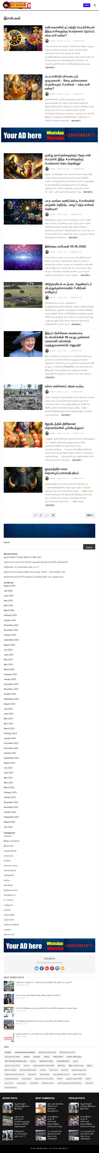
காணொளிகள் (10, 870)
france (46, 1057)
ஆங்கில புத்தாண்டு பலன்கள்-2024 (43, 1065)
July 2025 (8, 650)
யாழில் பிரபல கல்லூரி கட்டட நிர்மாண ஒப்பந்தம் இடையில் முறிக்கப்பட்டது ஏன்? (44, 982)
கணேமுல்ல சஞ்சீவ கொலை (28, 1070)
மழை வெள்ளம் (21, 1083)
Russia (32, 1061)
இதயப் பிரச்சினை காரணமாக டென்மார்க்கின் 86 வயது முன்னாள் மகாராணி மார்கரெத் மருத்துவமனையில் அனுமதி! (67, 339)
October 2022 (10, 812)
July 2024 (8, 709)
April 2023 (8, 782)
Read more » (50, 67)
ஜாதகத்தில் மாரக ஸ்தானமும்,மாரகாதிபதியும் (62, 471)
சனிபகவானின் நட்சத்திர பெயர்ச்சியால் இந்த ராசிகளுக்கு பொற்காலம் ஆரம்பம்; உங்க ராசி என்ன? (70, 31)
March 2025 (9, 669)
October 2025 (10, 635)
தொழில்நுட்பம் (10, 895)
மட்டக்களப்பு (9, 900)
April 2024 (8, 723)
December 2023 (11, 743)
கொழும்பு (43, 1070)
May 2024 (8, 718)
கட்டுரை (7, 860)
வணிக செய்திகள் (11, 924)
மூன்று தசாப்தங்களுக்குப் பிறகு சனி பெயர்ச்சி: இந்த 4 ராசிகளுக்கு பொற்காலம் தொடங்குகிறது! (68, 159)
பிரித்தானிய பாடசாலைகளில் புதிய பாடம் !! (21, 567)
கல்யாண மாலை (10, 865)
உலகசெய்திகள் (10, 851)
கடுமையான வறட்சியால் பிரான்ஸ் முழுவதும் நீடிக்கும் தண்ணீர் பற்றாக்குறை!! (36, 562)
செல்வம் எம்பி (54, 1070)
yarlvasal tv (63, 1148)
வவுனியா (7, 929)
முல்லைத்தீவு (9, 914)
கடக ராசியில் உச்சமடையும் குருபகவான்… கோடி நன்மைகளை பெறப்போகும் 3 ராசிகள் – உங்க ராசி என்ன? (67, 82)
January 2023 (10, 797)
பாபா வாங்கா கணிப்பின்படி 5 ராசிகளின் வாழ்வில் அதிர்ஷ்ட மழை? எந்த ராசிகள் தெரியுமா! (70, 205)
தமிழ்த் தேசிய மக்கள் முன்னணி (14, 1074)
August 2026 (9, 586)
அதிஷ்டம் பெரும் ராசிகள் (12, 1065)
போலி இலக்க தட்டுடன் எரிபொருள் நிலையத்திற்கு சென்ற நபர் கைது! (54, 1121)
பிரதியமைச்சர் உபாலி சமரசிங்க (44, 1079)
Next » (90, 515)
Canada (26, 1057)
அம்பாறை (26, 1065)
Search (7, 542)
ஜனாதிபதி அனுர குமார (79, 1070)
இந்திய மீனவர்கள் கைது (76, 1065)
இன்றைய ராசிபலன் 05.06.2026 (65, 246)
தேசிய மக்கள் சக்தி (79, 1074)
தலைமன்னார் (32, 1074)
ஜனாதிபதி (65, 1070)
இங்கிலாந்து (61, 1065)
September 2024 (11, 699)
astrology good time (47, 1052)
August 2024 (9, 704)
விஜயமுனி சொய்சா (11, 1087)
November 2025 (11, 630)
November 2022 (11, 807)
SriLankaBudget (63, 1061)
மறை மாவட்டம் (9, 1083)
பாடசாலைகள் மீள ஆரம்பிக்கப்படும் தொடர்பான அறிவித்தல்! (54, 1135)
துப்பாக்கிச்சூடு (44, 1074)
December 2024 (11, 684)
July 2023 (8, 768)
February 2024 (10, 733)
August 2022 (9, 822)
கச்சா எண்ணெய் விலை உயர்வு (64, 386)
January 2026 (10, 620)
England (36, 1057)
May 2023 (8, 778)
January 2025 (10, 679)
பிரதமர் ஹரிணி (26, 1079)
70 (53, 515)
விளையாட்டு (9, 934)
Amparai (8, 1052)
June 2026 (8, 595)
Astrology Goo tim (67, 1052)
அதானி (75, 1061)
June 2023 (8, 773)
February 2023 (10, 792)
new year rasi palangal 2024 (15, 1061)
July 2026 (8, 591)
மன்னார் (7, 910)
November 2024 (11, 689)
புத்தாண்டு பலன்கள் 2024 (74, 1079)
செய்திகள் (8, 885)
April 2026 (8, 605)
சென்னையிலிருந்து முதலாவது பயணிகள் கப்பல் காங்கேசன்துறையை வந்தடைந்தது (46, 1008)
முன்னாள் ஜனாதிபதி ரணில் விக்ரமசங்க (69, 1083)
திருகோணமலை (11, 890)
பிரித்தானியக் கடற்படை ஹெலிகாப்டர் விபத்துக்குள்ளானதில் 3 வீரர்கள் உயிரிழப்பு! (68, 288)
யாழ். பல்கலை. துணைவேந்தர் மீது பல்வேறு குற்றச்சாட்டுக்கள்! (38, 995)
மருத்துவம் (8, 905)
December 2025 (11, 625)
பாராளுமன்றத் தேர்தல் (11, 1079)
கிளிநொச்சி (9, 875)
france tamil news (74, 1057)
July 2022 (8, 827)
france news (58, 1057)
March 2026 (9, 610)
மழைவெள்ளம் (34, 1083)
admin (52, 41)
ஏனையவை (9, 855)
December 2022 (11, 802)
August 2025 (9, 645)
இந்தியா (89, 1065)
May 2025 (8, 659)
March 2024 (9, 728)
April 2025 (8, 664)
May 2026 (8, 600)
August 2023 (9, 763)
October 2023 (10, 753)
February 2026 (10, 615)
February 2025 (10, 674)
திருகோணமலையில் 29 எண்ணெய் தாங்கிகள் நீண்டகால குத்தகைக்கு (34, 577)
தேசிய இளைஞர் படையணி (61, 1074)
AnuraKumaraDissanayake (25, 1052)
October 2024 (10, 694)
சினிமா (7, 880)
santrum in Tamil (46, 1061)
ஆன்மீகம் (8, 836)
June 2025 (8, 654)
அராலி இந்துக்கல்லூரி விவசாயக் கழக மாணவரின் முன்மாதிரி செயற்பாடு (42, 1021)
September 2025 (11, 640)
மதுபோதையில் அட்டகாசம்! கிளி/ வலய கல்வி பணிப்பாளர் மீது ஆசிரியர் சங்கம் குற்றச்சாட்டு (49, 1034)
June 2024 (8, 713)
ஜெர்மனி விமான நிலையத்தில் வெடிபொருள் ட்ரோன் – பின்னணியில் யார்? (34, 572)
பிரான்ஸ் (59, 1079)
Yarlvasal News (42, 1148)
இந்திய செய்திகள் (11, 841)
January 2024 (10, 738)
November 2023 (11, 748)
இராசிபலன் (8, 846)
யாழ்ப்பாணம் (9, 919)
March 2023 (9, 787)
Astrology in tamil (12, 1057)
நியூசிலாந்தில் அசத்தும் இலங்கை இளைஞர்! (22, 557)
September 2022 (11, 817)
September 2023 (11, 758)
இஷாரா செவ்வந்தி (10, 1070)
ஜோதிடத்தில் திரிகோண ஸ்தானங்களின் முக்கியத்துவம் (64, 426)
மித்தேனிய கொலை (48, 1083)
